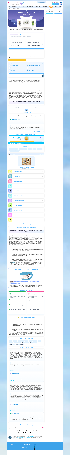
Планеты (59, 6)
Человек (31, 342)
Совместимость (45, 6)
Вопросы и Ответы (13, 445)
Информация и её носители (14, 150)
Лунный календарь (30, 6)
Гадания (18, 6)
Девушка (27, 342)
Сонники (35, 59)
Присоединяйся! (42, 2)
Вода (36, 342)
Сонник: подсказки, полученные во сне (23, 437)
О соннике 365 (24, 447)
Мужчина (11, 342)
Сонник (51, 6)
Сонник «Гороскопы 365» (37, 131)
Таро (23, 6)
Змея (20, 342)
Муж (23, 342)
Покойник (21, 344)
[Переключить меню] (9, 7)
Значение (17, 59)
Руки (17, 344)
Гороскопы (13, 6)
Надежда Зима (31, 74)
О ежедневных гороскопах (26, 445)
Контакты (12, 444)
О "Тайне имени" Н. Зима (26, 444)
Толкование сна (12, 370)
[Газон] (32, 23)
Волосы (16, 342)
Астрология (38, 6)
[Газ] (21, 23)
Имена (55, 6)
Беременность (12, 344)
